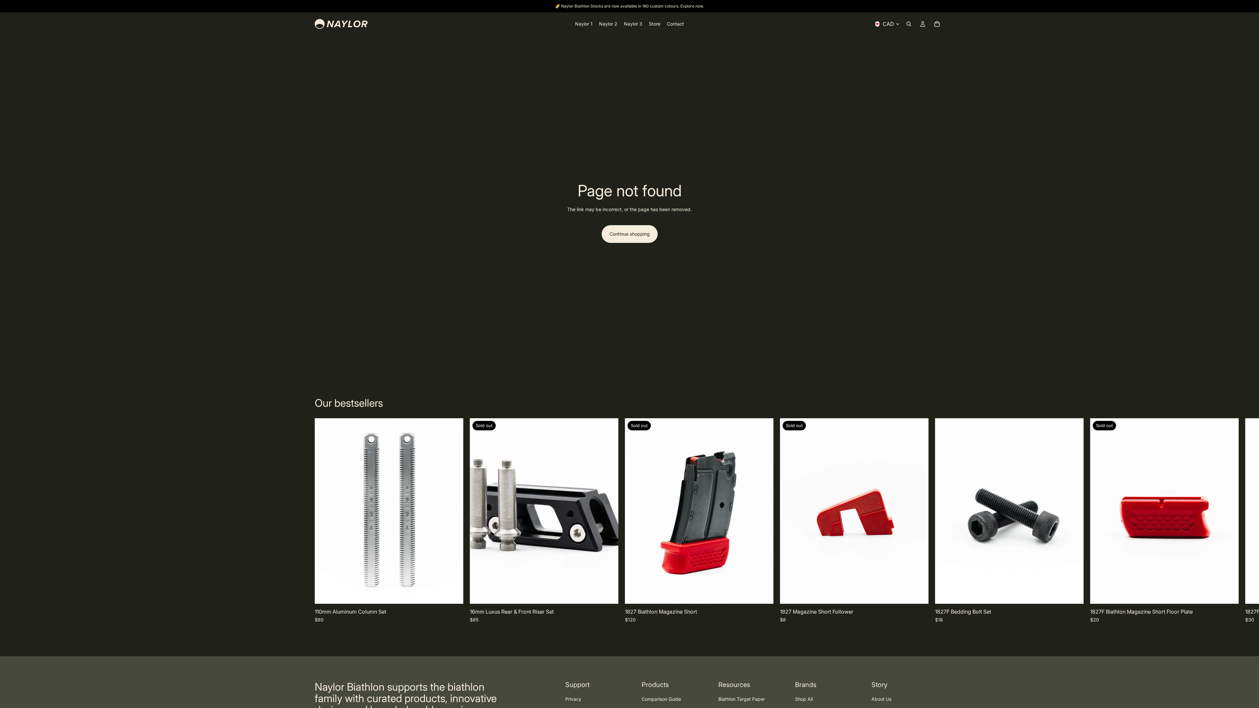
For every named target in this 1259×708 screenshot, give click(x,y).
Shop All (804, 699)
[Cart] (937, 24)
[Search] (909, 24)
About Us (881, 699)
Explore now (691, 6)
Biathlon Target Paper (741, 699)
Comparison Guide (661, 699)
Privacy (573, 699)
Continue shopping (630, 234)
